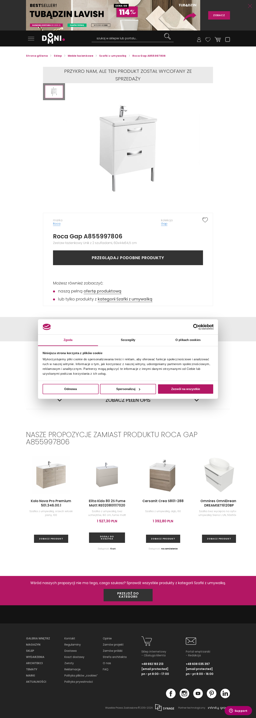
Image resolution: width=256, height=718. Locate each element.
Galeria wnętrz (38, 638)
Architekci (34, 663)
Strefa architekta (115, 657)
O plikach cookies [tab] (188, 340)
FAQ (105, 669)
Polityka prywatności (78, 682)
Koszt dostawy (74, 657)
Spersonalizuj (125, 389)
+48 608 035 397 (198, 664)
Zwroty (69, 663)
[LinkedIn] (225, 697)
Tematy (31, 669)
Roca (56, 224)
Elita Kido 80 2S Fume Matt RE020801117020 (107, 503)
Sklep (30, 651)
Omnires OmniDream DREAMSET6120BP (219, 503)
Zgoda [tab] (68, 340)
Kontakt (69, 638)
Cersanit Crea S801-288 (163, 501)
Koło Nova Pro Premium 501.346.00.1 (51, 503)
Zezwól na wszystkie (185, 389)
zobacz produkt (51, 538)
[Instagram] (184, 697)
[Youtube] (198, 697)
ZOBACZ (219, 15)
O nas (107, 663)
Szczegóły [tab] (128, 340)
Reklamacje (72, 669)
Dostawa (70, 651)
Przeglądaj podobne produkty (128, 258)
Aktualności (36, 682)
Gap (164, 224)
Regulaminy (72, 645)
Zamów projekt (113, 645)
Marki (30, 676)
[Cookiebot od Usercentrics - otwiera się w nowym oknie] (196, 327)
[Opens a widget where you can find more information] (238, 711)
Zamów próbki (112, 651)
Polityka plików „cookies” (81, 676)
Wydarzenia (35, 657)
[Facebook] (171, 697)
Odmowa (70, 389)
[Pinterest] (211, 697)
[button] (54, 91)
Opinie (107, 638)
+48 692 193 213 (152, 664)
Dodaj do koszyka (107, 537)
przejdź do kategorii (128, 595)
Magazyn (33, 645)
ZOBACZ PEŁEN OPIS (128, 400)
